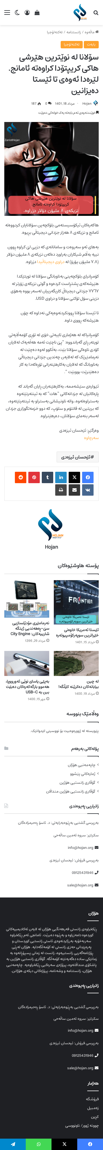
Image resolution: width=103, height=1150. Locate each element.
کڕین (95, 1116)
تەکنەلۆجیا (55, 32)
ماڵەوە (90, 32)
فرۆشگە (92, 1099)
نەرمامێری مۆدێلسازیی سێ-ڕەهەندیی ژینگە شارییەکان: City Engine (30, 628)
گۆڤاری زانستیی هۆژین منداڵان (70, 792)
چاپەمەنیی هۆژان (81, 765)
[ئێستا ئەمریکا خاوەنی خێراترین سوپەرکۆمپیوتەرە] (76, 602)
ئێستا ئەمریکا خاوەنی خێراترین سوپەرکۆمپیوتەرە (77, 632)
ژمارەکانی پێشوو (82, 774)
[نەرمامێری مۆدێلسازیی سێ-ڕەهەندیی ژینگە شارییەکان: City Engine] (26, 599)
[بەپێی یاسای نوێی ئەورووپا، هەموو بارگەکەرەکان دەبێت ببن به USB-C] (26, 663)
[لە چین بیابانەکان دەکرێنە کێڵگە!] (76, 663)
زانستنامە (73, 32)
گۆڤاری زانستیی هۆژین (77, 783)
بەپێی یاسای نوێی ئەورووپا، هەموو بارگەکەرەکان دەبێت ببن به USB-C (27, 687)
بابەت (91, 44)
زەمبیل (93, 1108)
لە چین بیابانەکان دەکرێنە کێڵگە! (78, 684)
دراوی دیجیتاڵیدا (50, 262)
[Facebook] (88, 477)
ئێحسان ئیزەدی (75, 457)
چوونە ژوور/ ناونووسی (82, 1125)
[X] (74, 477)
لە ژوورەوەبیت (74, 731)
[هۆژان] (81, 12)
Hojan (87, 104)
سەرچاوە (91, 438)
